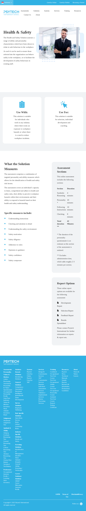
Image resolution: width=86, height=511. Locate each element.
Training (67, 11)
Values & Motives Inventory (6, 404)
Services (56, 11)
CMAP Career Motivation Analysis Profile (18, 485)
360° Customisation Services (43, 380)
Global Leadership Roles (18, 426)
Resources (77, 11)
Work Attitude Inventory (6, 411)
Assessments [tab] (7, 426)
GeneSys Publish (65, 2)
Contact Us (27, 15)
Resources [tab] (65, 380)
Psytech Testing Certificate (53, 405)
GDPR (58, 494)
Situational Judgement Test (6, 423)
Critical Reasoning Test (6, 450)
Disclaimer (75, 494)
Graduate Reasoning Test (6, 437)
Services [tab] (42, 386)
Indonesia (7, 2)
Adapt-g (6, 433)
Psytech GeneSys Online (29, 374)
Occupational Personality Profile (7, 394)
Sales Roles (18, 418)
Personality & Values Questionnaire (7, 388)
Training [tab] (54, 388)
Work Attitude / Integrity (18, 460)
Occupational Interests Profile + (7, 474)
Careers (76, 376)
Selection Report (67, 311)
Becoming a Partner (78, 2)
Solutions (36, 11)
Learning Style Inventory (6, 480)
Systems (46, 11)
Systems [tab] (29, 376)
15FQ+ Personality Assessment (7, 381)
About (38, 15)
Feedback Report (67, 315)
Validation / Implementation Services (43, 395)
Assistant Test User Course (53, 399)
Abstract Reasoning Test (6, 456)
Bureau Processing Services (41, 401)
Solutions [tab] (19, 429)
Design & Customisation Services (43, 374)
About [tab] (76, 373)
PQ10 (5, 415)
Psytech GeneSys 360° (29, 380)
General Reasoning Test (6, 443)
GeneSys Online (51, 2)
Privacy (80, 494)
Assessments (25, 11)
